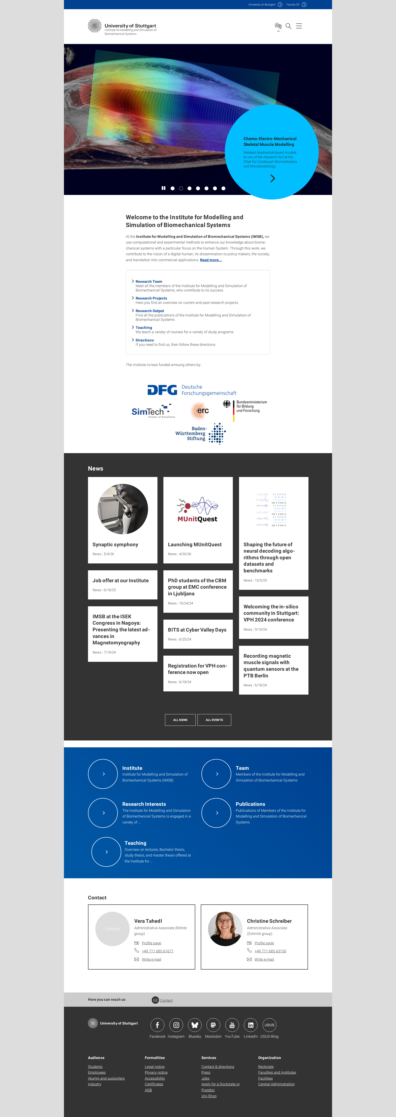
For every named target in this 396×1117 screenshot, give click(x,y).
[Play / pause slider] (164, 188)
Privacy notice (156, 1072)
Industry (94, 1083)
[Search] (288, 25)
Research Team (149, 281)
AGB (148, 1089)
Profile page (151, 942)
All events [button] (214, 720)
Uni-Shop (209, 1095)
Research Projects (151, 298)
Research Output (150, 310)
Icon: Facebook (157, 1025)
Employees (97, 1072)
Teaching (144, 327)
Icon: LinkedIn (251, 1025)
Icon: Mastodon (213, 1025)
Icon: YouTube (232, 1025)
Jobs (205, 1078)
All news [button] (180, 720)
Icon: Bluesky (195, 1025)
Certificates (154, 1083)
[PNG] (198, 413)
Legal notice (155, 1066)
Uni (261, 4)
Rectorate (266, 1066)
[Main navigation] (299, 25)
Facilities (265, 1078)
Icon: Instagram (176, 1025)
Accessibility (155, 1078)
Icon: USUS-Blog (269, 1025)
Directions (145, 340)
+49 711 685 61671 (157, 950)
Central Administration (276, 1083)
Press (205, 1072)
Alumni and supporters (106, 1078)
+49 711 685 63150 (270, 950)
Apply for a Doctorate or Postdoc (220, 1086)
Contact (166, 1000)
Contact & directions (217, 1066)
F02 (293, 4)
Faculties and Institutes (277, 1072)
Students (95, 1066)
